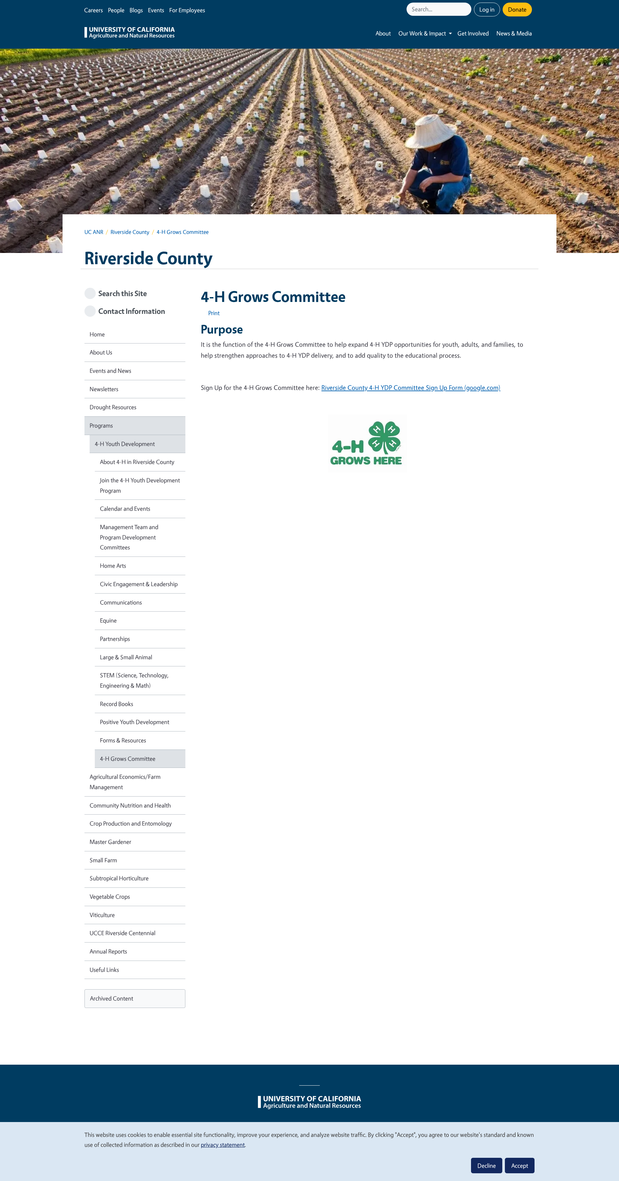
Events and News (110, 370)
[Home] (129, 33)
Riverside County (130, 231)
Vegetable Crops (110, 896)
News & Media (514, 33)
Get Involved (473, 33)
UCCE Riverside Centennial (122, 933)
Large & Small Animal (126, 657)
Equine (108, 620)
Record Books (116, 704)
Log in (487, 9)
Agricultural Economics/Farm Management (125, 782)
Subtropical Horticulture (119, 878)
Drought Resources (113, 407)
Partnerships (115, 639)
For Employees (187, 10)
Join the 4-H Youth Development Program (140, 485)
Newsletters (104, 389)
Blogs (136, 10)
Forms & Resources (123, 740)
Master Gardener (110, 842)
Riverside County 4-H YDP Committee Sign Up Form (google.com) (410, 387)
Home (97, 334)
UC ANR (93, 231)
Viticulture (102, 915)
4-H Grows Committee (127, 758)
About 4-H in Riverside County (137, 462)
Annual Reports (108, 951)
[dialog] (309, 1151)
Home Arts (113, 565)
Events (156, 10)
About (383, 33)
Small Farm (103, 860)
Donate (517, 9)
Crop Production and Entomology (131, 823)
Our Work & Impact (422, 33)
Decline (486, 1165)
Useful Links (104, 969)
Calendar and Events (125, 508)
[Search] (467, 9)
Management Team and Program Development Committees (129, 537)
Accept (519, 1165)
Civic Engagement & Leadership (139, 584)
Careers (93, 10)
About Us (101, 352)
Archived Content (111, 998)
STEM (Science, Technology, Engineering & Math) (134, 680)
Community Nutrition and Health (130, 805)
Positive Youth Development (134, 722)
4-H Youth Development (125, 444)
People (116, 10)
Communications (121, 602)
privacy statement (223, 1144)
